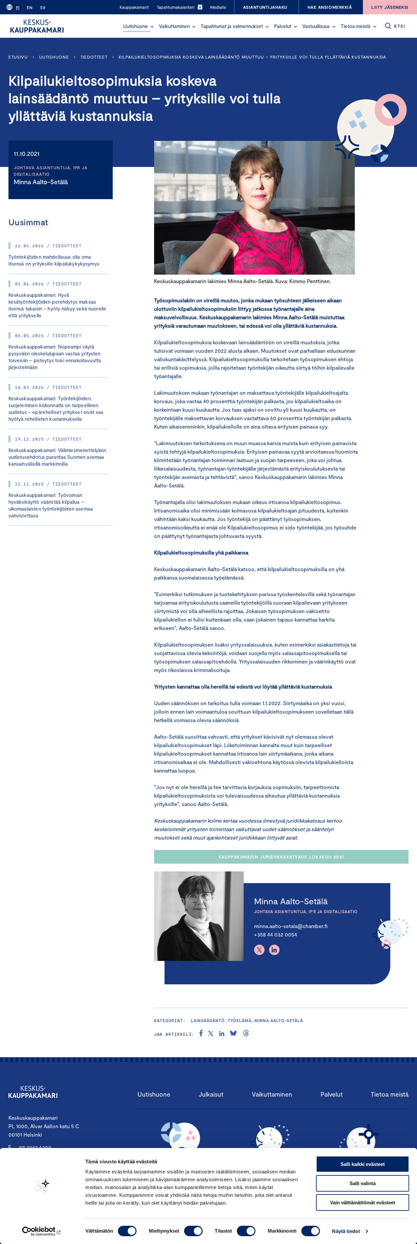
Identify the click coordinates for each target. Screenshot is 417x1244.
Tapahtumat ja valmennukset (232, 26)
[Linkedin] (274, 950)
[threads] (246, 1034)
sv (43, 7)
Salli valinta (363, 1183)
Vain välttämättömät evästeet (362, 1202)
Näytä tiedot (346, 1231)
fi (17, 7)
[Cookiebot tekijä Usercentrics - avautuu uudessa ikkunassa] (42, 1231)
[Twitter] (259, 950)
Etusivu (18, 57)
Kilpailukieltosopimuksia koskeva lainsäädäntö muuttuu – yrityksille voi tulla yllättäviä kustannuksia (252, 57)
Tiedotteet (94, 57)
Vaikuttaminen (174, 26)
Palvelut (282, 26)
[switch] (193, 1231)
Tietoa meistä (355, 26)
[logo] (37, 26)
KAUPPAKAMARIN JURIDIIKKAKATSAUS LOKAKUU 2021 (281, 856)
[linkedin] (221, 1034)
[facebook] (201, 1034)
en (30, 7)
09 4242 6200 (35, 1147)
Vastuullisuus (316, 26)
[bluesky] (233, 1034)
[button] (152, 27)
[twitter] (210, 1034)
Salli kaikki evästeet (362, 1164)
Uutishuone (135, 26)
